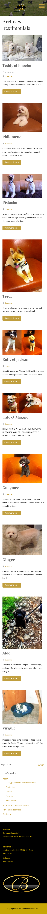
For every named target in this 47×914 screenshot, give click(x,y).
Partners (9, 796)
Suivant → (42, 765)
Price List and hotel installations (16, 805)
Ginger (8, 559)
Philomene (11, 136)
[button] (43, 4)
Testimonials (11, 800)
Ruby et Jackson (16, 359)
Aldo (6, 652)
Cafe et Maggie (15, 416)
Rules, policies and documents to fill (21, 783)
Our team (7, 814)
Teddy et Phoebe (16, 65)
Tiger (7, 296)
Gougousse (11, 487)
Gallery (9, 792)
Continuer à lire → (12, 92)
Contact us (10, 787)
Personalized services (12, 810)
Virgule (9, 727)
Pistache (9, 202)
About (5, 779)
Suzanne (8, 76)
